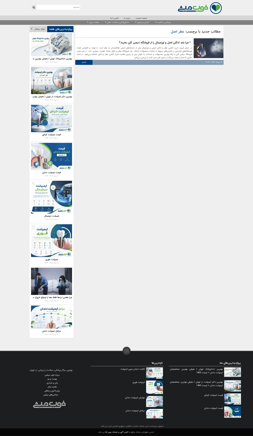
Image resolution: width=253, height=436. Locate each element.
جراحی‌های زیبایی (50, 394)
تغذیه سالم (52, 386)
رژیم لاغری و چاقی (52, 390)
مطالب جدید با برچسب (195, 31)
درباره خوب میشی (52, 375)
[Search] (33, 7)
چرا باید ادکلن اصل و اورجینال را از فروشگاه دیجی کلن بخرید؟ (154, 42)
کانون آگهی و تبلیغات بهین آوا (116, 432)
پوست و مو (52, 379)
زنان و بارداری (52, 382)
